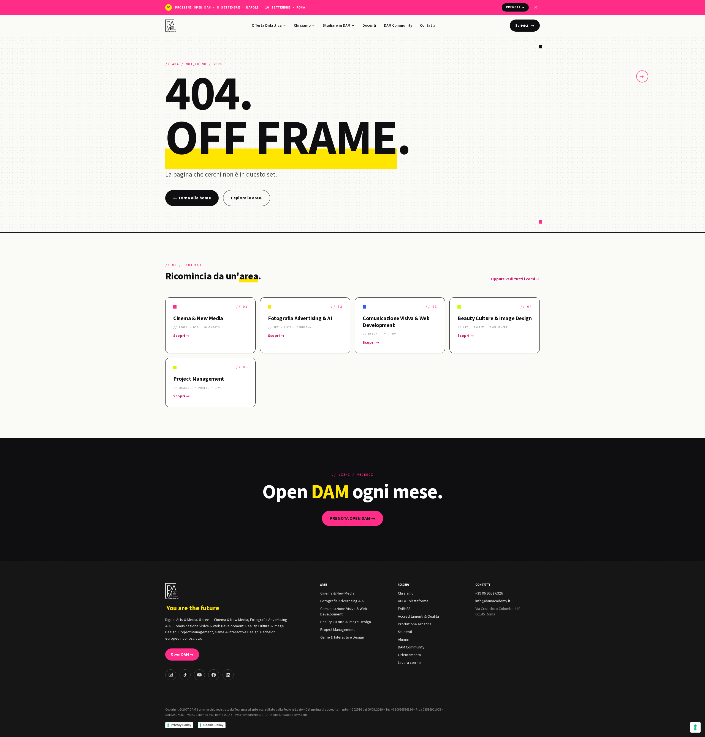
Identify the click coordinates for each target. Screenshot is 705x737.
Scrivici (524, 25)
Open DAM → (182, 654)
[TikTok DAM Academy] (185, 674)
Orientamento (409, 655)
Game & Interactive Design (342, 637)
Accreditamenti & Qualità (418, 616)
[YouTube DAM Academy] (199, 674)
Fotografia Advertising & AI (342, 601)
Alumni (403, 639)
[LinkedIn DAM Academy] (228, 674)
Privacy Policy (181, 725)
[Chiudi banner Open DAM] (536, 7)
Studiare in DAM (336, 25)
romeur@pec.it (252, 715)
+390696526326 (402, 709)
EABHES (404, 609)
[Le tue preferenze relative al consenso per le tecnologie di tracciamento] (695, 727)
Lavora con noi (410, 663)
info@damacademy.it (492, 601)
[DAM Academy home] (171, 26)
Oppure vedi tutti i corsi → (515, 279)
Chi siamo (302, 25)
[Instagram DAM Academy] (170, 674)
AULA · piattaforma (413, 601)
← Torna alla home (192, 198)
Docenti (369, 25)
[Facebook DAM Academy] (213, 674)
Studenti (405, 632)
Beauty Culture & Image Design (345, 622)
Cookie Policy (213, 725)
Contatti (427, 25)
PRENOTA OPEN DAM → (352, 518)
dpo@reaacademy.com (290, 715)
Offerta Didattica (267, 25)
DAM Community (398, 25)
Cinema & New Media (337, 593)
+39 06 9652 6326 (489, 593)
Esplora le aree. (246, 198)
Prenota (515, 7)
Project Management (337, 629)
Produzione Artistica (415, 624)
